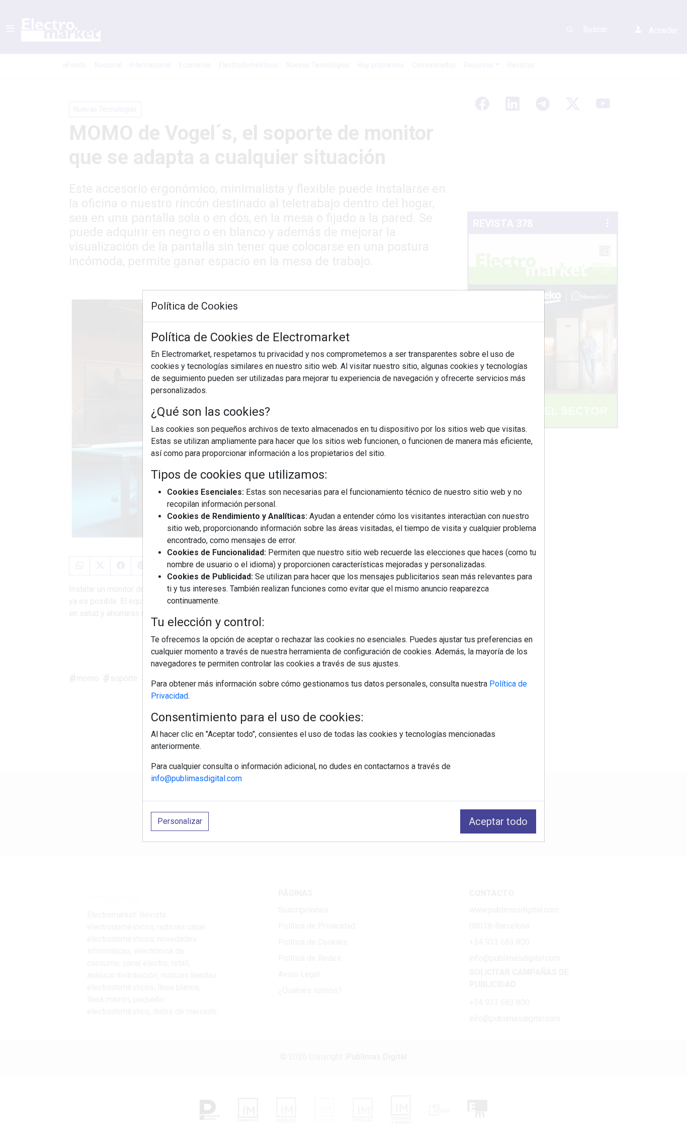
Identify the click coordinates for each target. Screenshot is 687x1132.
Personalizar (179, 821)
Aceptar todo (498, 821)
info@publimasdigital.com (196, 778)
